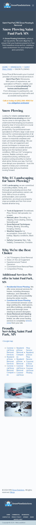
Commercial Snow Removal (20, 368)
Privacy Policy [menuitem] (16, 517)
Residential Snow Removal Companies (20, 352)
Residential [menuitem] (25, 514)
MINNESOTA (16, 67)
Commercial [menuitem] (16, 514)
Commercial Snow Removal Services (10, 351)
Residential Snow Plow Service (30, 355)
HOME (5, 67)
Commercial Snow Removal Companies (10, 370)
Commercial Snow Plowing (29, 370)
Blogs (12, 492)
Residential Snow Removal (20, 361)
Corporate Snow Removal (29, 363)
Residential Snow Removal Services (10, 360)
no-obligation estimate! (18, 103)
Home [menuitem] (8, 514)
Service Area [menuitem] (18, 519)
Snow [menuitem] (32, 517)
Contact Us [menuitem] (6, 517)
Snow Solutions (18, 490)
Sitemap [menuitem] (25, 517)
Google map (8, 341)
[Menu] (33, 5)
